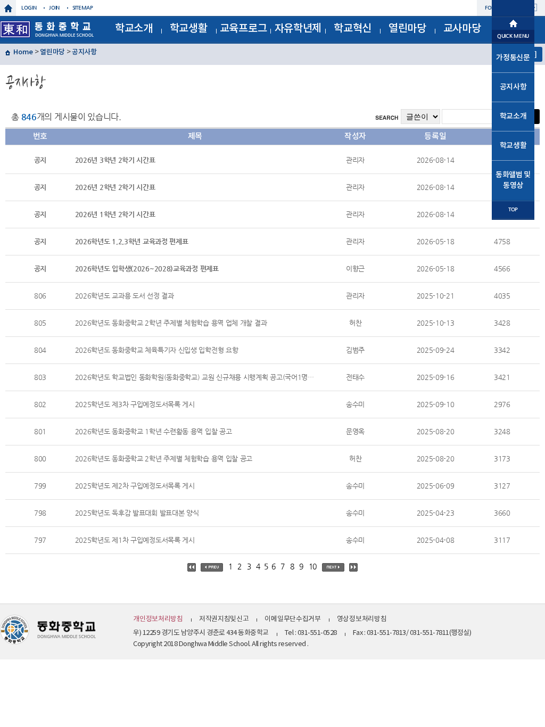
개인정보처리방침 (158, 619)
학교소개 (134, 28)
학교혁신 (352, 28)
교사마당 (462, 28)
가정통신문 (513, 57)
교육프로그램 (243, 32)
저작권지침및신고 (224, 619)
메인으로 (513, 22)
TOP (513, 209)
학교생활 (189, 28)
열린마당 (407, 28)
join (54, 8)
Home (23, 52)
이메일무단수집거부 (292, 619)
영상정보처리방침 (362, 619)
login (29, 8)
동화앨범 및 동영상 (513, 180)
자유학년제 (298, 28)
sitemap (82, 8)
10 (313, 566)
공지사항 (84, 52)
